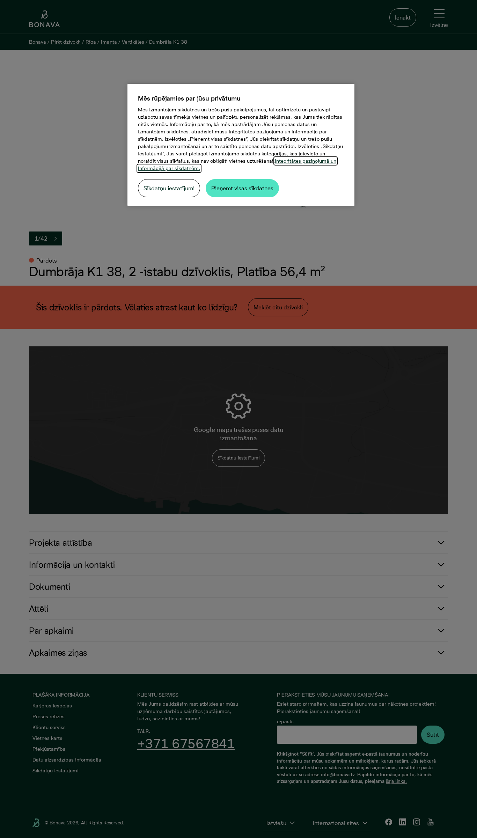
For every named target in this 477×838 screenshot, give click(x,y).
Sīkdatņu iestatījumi (169, 188)
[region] (240, 145)
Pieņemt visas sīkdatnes (242, 188)
